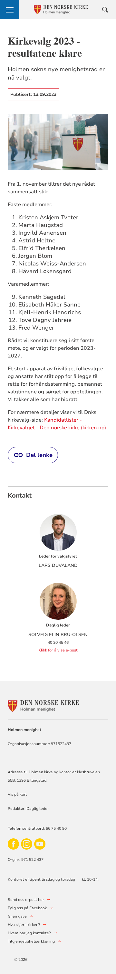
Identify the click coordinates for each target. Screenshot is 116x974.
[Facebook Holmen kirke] (13, 843)
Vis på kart (17, 794)
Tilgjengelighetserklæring (31, 941)
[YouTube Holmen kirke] (39, 843)
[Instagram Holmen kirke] (26, 843)
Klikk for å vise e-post (58, 650)
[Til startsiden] (43, 705)
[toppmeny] (9, 9)
